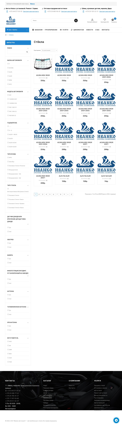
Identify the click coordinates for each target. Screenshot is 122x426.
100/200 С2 (12, 115)
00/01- (11, 138)
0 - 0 (10, 130)
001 (10, 95)
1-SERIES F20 (13, 103)
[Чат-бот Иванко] (116, 420)
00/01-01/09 (12, 142)
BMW (10, 80)
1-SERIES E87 (13, 99)
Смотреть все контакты (31, 11)
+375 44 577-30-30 (15, 11)
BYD (10, 84)
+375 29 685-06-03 (53, 11)
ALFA (10, 72)
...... (10, 126)
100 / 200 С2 (12, 111)
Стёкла (11, 35)
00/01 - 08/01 (13, 134)
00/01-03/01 (12, 146)
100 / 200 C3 (12, 107)
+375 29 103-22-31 (91, 11)
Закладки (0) (105, 22)
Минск (32, 4)
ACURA (11, 68)
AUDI (10, 76)
